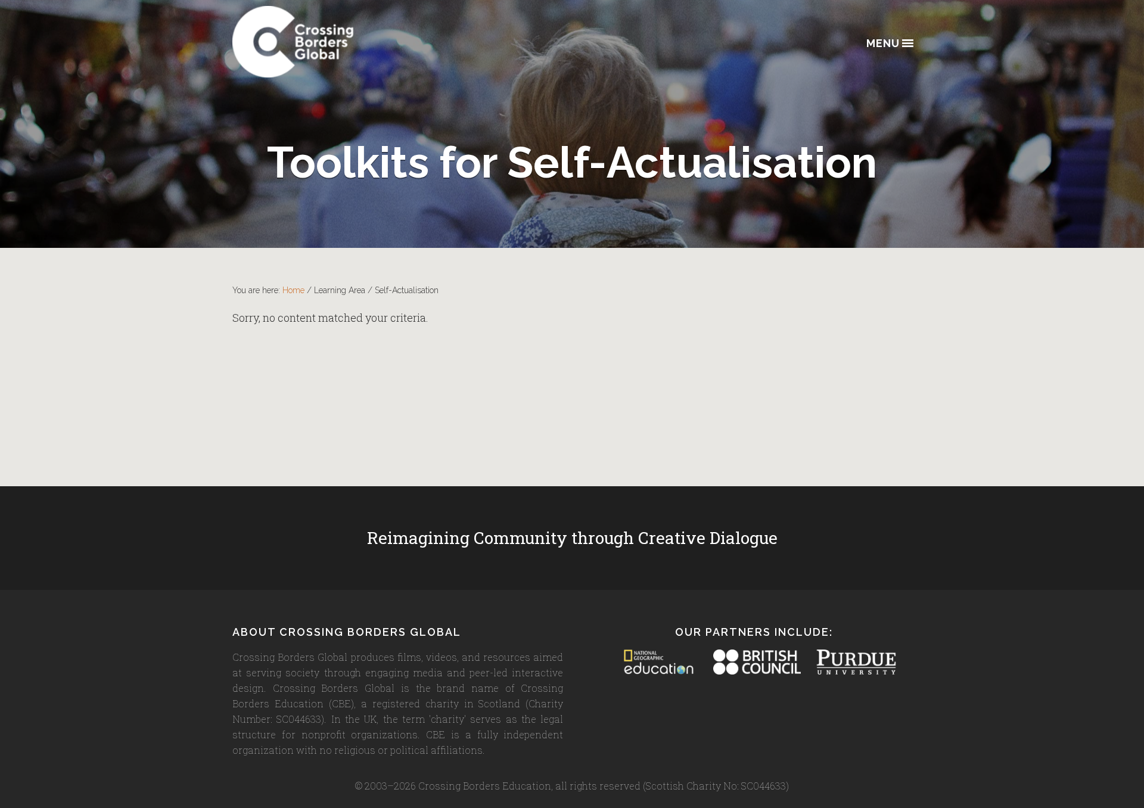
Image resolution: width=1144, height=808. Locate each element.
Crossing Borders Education (336, 41)
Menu (883, 43)
